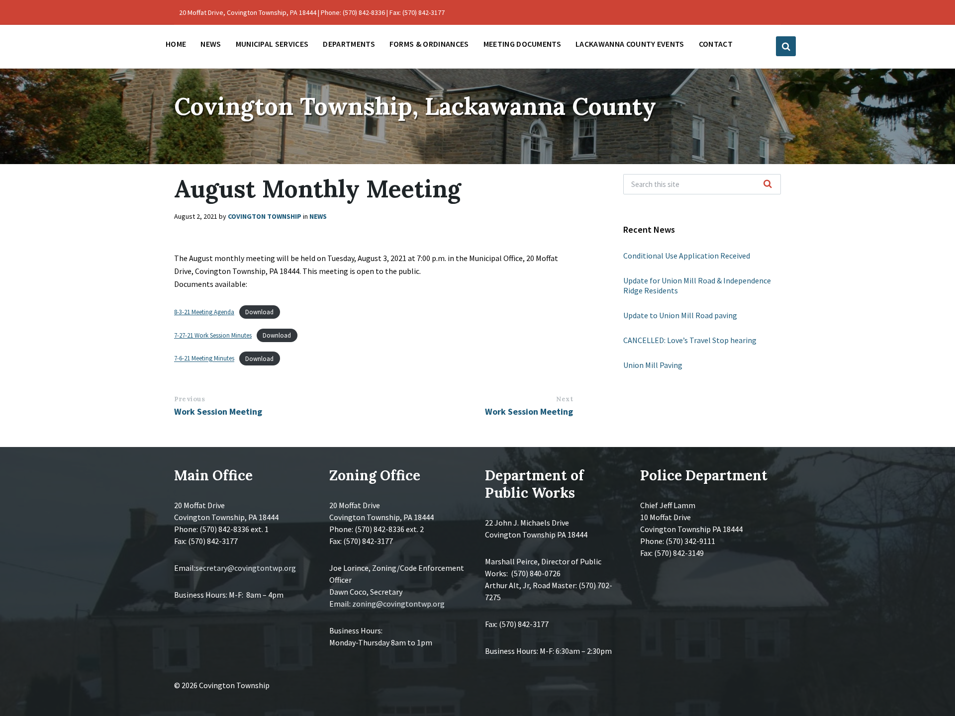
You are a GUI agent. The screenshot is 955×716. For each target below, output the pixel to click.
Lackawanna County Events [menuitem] (629, 44)
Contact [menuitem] (716, 44)
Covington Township (264, 216)
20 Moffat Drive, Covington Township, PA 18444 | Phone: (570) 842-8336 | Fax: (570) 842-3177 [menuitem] (312, 12)
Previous (189, 399)
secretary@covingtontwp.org (245, 568)
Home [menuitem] (176, 44)
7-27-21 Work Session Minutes (213, 335)
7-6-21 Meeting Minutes (204, 358)
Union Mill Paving (652, 365)
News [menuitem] (210, 44)
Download (259, 312)
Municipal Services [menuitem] (272, 44)
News (318, 216)
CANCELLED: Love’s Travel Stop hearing (690, 340)
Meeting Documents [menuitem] (522, 44)
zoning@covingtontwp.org (398, 604)
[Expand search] (786, 46)
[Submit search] (768, 184)
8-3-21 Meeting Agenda (204, 312)
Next (564, 399)
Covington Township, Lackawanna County (415, 106)
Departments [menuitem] (349, 44)
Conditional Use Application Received (686, 256)
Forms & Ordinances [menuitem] (429, 44)
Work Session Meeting (218, 411)
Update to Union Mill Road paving (680, 315)
